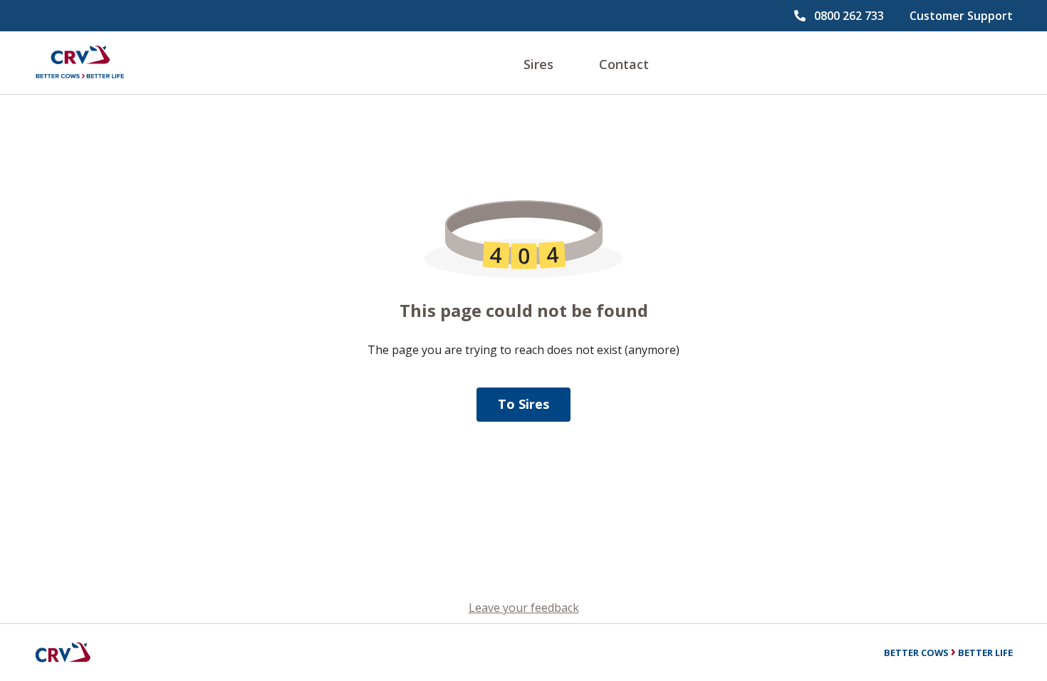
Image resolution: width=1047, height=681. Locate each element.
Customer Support (961, 16)
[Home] (80, 62)
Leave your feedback (524, 607)
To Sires (523, 403)
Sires (538, 64)
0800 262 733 (849, 16)
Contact (624, 64)
